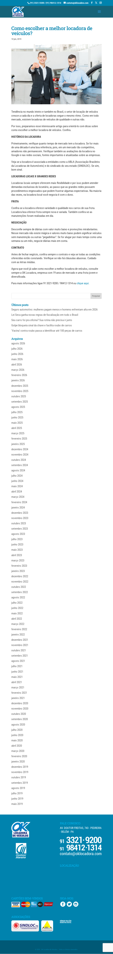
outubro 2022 (18, 587)
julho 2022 (17, 602)
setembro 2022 (19, 592)
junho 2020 (17, 735)
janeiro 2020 (18, 761)
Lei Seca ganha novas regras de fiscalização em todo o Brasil (44, 314)
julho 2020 (17, 730)
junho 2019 (17, 798)
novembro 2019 (19, 772)
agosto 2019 (18, 788)
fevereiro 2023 (19, 565)
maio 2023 (17, 549)
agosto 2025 (18, 407)
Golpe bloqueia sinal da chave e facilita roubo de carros (41, 325)
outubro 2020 (18, 714)
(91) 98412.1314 (53, 3)
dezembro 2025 (19, 385)
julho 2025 (17, 412)
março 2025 (17, 433)
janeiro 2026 (18, 380)
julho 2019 (17, 793)
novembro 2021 (19, 645)
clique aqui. (83, 283)
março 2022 (17, 624)
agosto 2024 (18, 470)
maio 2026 (17, 359)
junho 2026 (17, 354)
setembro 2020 (19, 719)
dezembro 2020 (19, 703)
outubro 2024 (18, 460)
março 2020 (17, 751)
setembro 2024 (19, 465)
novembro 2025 (19, 391)
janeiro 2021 (18, 698)
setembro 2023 (19, 528)
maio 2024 (17, 486)
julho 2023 (17, 539)
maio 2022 (17, 613)
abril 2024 (16, 491)
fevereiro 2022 (19, 629)
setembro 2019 (19, 782)
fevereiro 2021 (19, 692)
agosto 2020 (18, 724)
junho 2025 (17, 417)
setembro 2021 (19, 655)
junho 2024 (17, 481)
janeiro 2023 (18, 571)
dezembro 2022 (19, 576)
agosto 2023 (18, 534)
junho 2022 (17, 608)
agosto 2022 (18, 597)
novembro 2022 (19, 581)
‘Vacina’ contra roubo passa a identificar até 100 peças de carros (46, 330)
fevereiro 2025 (19, 438)
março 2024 (17, 496)
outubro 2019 (18, 777)
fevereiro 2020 (19, 756)
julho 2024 (17, 475)
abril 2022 (16, 618)
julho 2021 (17, 666)
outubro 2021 (18, 650)
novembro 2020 (19, 708)
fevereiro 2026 (19, 375)
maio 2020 (17, 740)
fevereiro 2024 (19, 502)
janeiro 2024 (18, 507)
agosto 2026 (18, 343)
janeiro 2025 (18, 444)
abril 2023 (16, 555)
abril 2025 (16, 428)
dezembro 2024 (19, 449)
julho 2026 (17, 348)
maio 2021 (17, 677)
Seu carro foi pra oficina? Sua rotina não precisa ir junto (41, 320)
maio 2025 (17, 422)
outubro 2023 (18, 523)
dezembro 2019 (19, 766)
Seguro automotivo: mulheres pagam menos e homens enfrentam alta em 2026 (54, 309)
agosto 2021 (18, 661)
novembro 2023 (19, 518)
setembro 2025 (19, 401)
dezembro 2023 (19, 512)
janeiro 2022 (18, 634)
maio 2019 (17, 804)
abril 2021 (16, 682)
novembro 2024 (19, 454)
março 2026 (17, 369)
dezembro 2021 (19, 639)
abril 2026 (16, 364)
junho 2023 (17, 544)
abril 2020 (16, 745)
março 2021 (17, 687)
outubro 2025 (18, 396)
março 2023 (17, 560)
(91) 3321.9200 (37, 3)
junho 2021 (17, 671)
